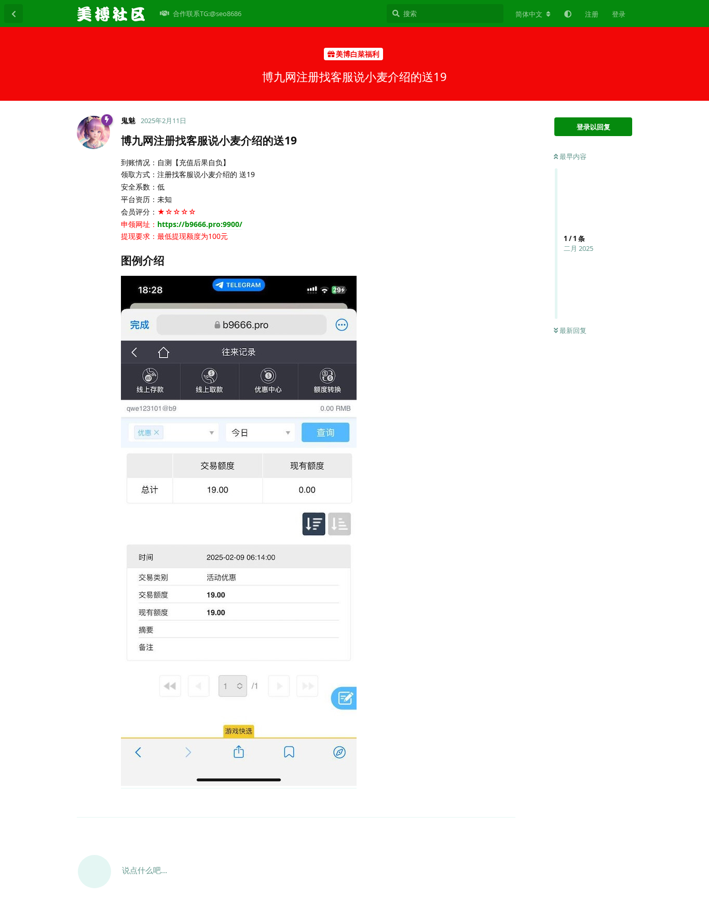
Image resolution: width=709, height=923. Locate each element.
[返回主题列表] (13, 13)
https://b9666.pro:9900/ (199, 224)
